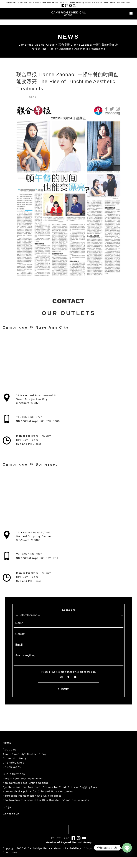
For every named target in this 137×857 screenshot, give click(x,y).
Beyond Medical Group (76, 842)
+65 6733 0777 (32, 417)
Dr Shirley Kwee (13, 762)
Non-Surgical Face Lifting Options (26, 782)
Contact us (11, 814)
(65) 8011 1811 (61, 2)
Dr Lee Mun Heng (14, 758)
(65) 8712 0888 (123, 2)
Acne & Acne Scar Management (24, 778)
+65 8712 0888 (49, 421)
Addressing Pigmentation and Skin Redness (32, 795)
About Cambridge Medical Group (25, 754)
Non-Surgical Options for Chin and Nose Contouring (38, 791)
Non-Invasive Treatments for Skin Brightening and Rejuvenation (46, 800)
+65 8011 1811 (48, 558)
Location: (68, 609)
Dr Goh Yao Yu (12, 766)
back (32, 97)
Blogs (7, 807)
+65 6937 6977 (32, 554)
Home (7, 742)
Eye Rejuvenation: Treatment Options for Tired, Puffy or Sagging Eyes (50, 787)
